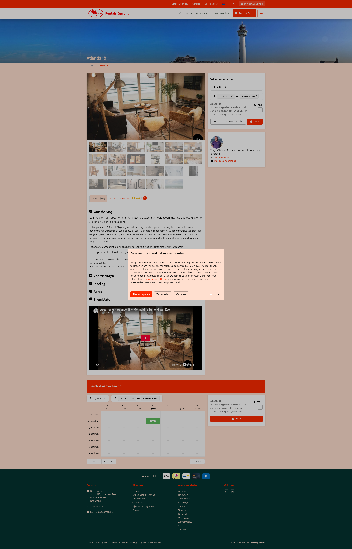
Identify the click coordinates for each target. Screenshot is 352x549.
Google (164, 279)
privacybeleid (152, 279)
